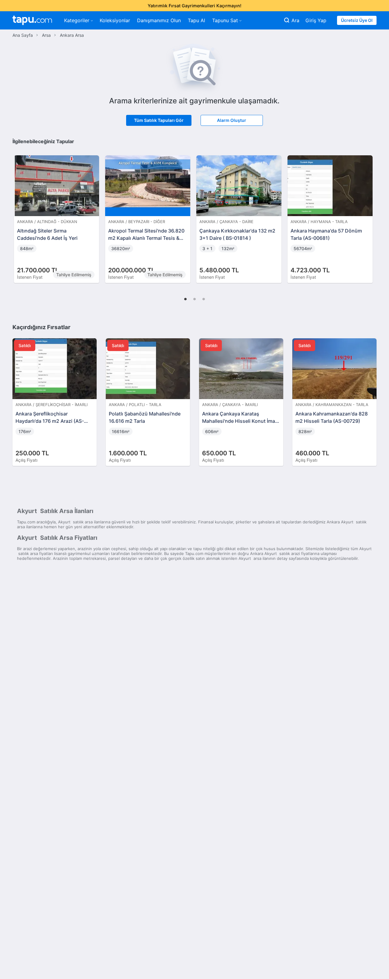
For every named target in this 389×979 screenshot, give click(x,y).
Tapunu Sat (225, 20)
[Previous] (19, 212)
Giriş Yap (315, 20)
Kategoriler (76, 20)
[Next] (370, 212)
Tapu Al (196, 20)
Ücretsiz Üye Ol (357, 20)
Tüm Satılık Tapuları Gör (159, 120)
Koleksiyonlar (115, 20)
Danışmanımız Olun (159, 20)
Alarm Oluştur (231, 120)
